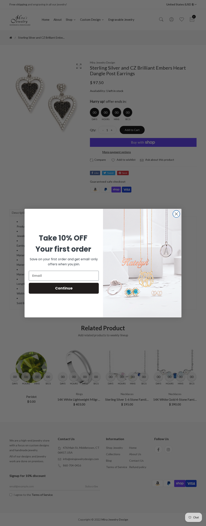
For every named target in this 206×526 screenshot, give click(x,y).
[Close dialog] (176, 213)
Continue (64, 288)
